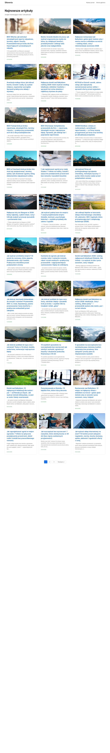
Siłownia (9, 2)
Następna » (61, 462)
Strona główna (100, 2)
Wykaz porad (90, 2)
